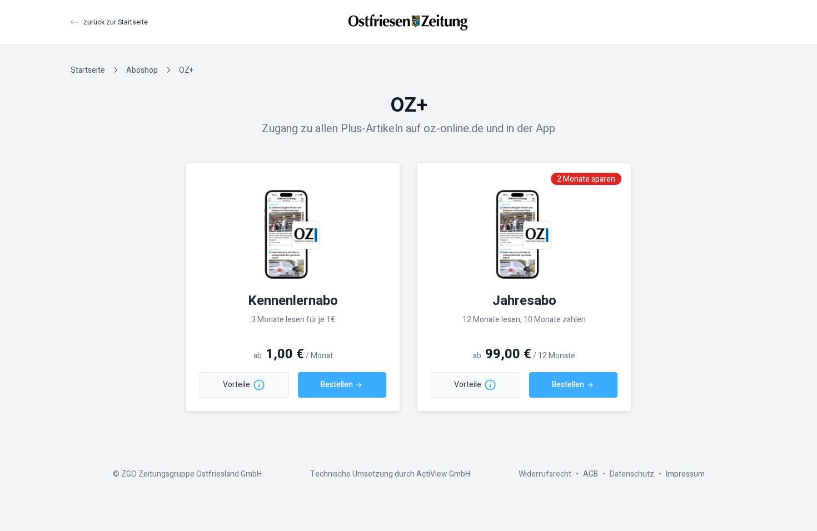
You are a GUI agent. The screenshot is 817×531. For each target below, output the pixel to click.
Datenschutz (632, 474)
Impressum (685, 474)
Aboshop (142, 70)
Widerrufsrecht (545, 474)
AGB (590, 474)
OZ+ (186, 70)
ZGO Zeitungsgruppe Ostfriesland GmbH (191, 474)
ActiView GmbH (443, 474)
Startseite (88, 70)
